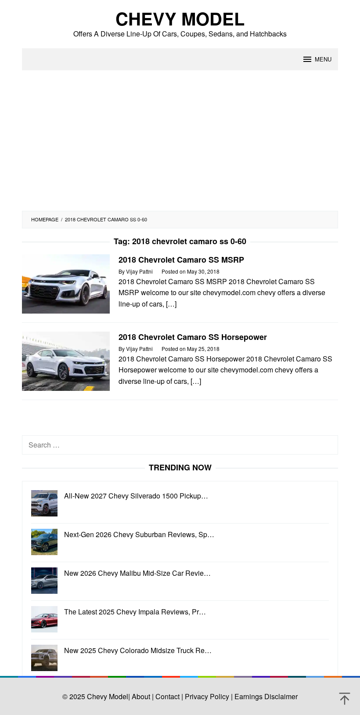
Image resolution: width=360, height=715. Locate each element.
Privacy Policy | (208, 696)
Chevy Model (180, 18)
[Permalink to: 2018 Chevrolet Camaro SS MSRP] (66, 283)
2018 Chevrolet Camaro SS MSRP (181, 259)
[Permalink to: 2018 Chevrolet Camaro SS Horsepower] (66, 360)
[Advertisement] (180, 144)
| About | (141, 696)
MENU (323, 59)
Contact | (168, 696)
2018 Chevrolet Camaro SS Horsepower (193, 337)
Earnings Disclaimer (265, 696)
